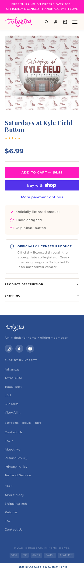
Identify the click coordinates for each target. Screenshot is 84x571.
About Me (13, 449)
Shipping (13, 295)
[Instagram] (9, 349)
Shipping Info (16, 503)
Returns (11, 512)
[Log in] (56, 22)
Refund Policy (16, 458)
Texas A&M (13, 378)
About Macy (14, 495)
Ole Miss (11, 404)
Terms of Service (18, 475)
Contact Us (13, 432)
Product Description (24, 284)
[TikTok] (19, 349)
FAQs (9, 441)
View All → (13, 412)
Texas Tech (13, 386)
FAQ (8, 521)
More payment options (42, 197)
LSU (8, 395)
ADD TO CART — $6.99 (42, 172)
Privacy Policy (16, 466)
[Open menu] (74, 22)
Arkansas (12, 369)
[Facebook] (30, 349)
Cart (65, 22)
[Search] (46, 22)
